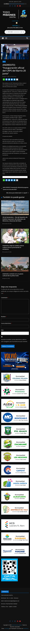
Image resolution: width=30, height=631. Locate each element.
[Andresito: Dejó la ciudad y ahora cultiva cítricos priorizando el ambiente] (15, 229)
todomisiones (13, 76)
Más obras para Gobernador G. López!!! (16, 193)
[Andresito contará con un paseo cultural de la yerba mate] (15, 258)
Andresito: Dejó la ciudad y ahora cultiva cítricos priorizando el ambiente (13, 247)
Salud (4, 61)
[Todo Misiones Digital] (2, 38)
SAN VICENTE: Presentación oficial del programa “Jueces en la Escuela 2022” (15, 188)
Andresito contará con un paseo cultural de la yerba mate (13, 275)
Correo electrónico (6, 323)
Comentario (4, 297)
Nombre (3, 316)
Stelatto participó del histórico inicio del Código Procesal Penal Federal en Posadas (16, 4)
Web (2, 330)
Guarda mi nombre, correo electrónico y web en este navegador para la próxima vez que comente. (14, 340)
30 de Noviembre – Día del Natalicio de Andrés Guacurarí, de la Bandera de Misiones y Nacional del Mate (15, 219)
